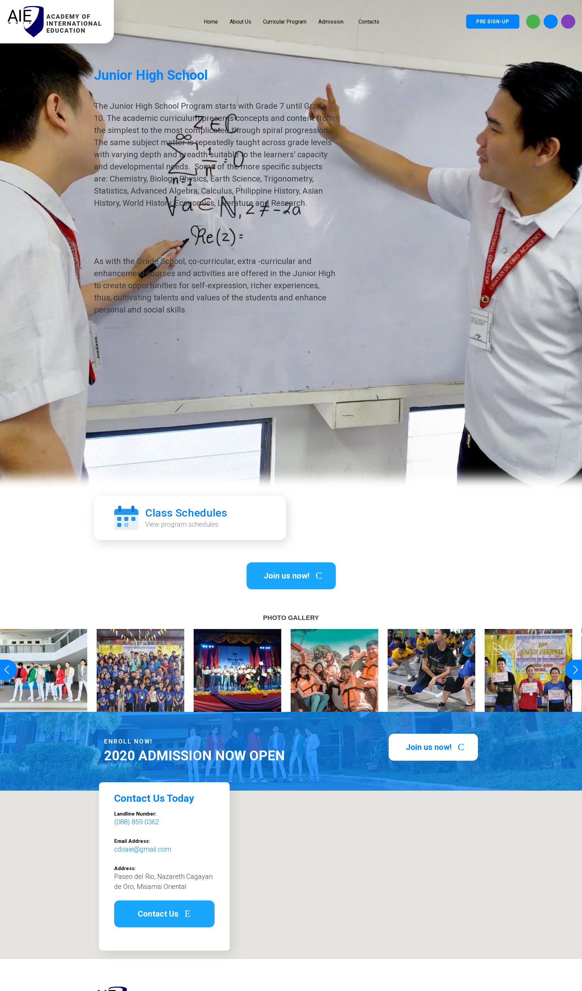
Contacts (368, 22)
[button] (291, 575)
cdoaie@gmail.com (142, 849)
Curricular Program (284, 22)
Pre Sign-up (492, 21)
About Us (240, 22)
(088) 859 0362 (136, 822)
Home (211, 22)
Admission (331, 22)
